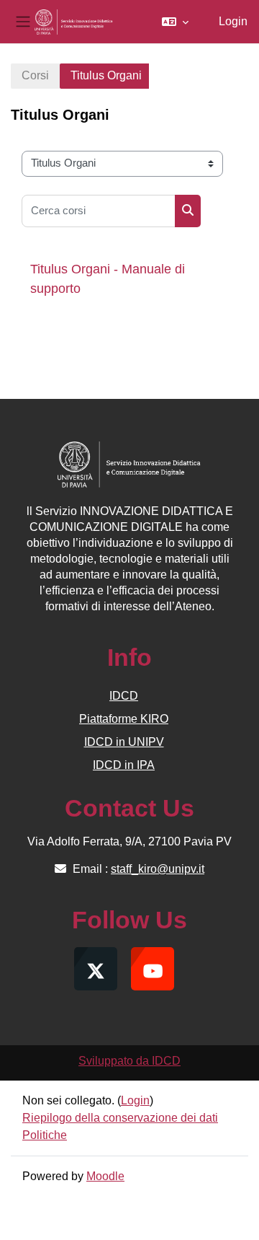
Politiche (44, 1135)
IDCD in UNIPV (124, 742)
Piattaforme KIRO (123, 719)
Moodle (105, 1176)
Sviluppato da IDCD (129, 1061)
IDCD (123, 696)
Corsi (35, 75)
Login (233, 21)
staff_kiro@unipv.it (157, 869)
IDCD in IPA (124, 765)
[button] (175, 21)
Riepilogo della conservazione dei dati (120, 1118)
